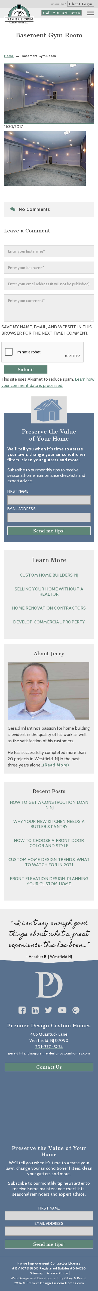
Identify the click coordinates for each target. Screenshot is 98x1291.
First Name (17, 491)
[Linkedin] (35, 1010)
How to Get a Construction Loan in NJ (49, 805)
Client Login (80, 4)
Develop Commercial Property (49, 622)
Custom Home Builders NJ (49, 575)
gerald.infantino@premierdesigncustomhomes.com (49, 1053)
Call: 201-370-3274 (61, 13)
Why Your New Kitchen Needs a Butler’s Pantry (49, 824)
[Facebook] (22, 1010)
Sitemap (36, 1273)
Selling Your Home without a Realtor (49, 591)
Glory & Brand (75, 1278)
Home (9, 56)
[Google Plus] (76, 1010)
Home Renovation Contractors (49, 608)
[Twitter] (49, 1010)
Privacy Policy (57, 1273)
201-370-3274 (49, 1046)
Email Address (21, 508)
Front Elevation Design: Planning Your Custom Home (49, 881)
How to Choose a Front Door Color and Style (49, 843)
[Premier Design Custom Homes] (19, 14)
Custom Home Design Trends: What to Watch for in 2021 (49, 862)
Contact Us (49, 1067)
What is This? (58, 3)
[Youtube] (62, 1010)
